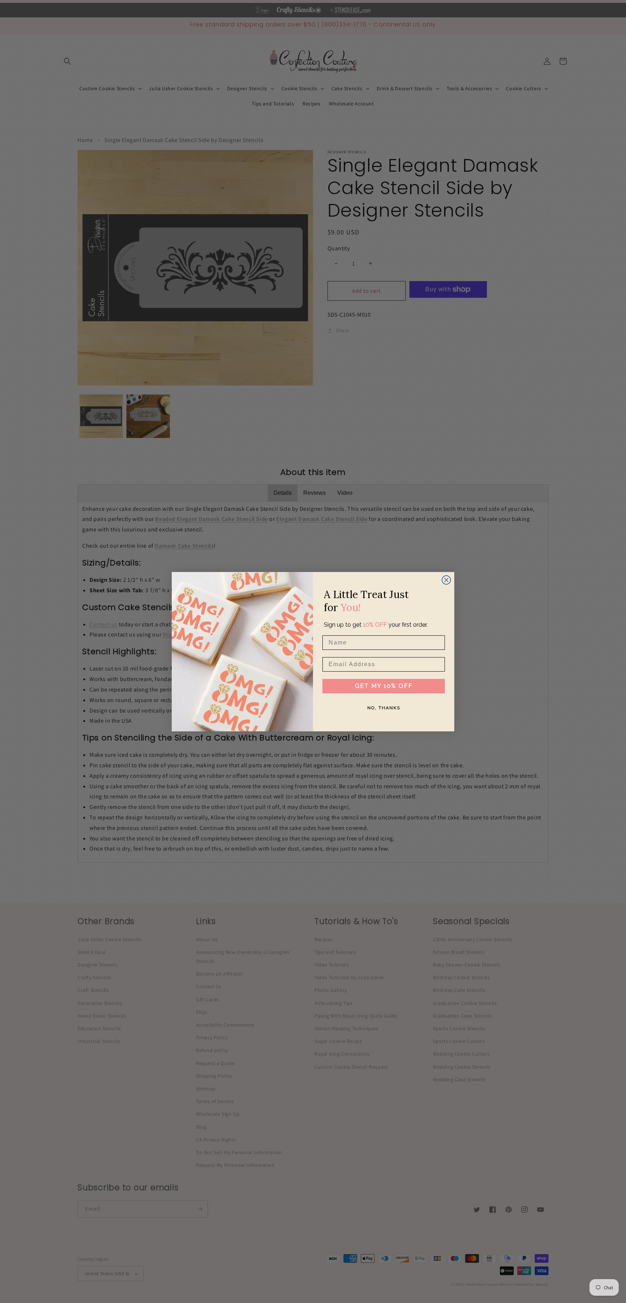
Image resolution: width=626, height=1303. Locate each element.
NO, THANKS (383, 707)
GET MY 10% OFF (384, 685)
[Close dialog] (446, 580)
